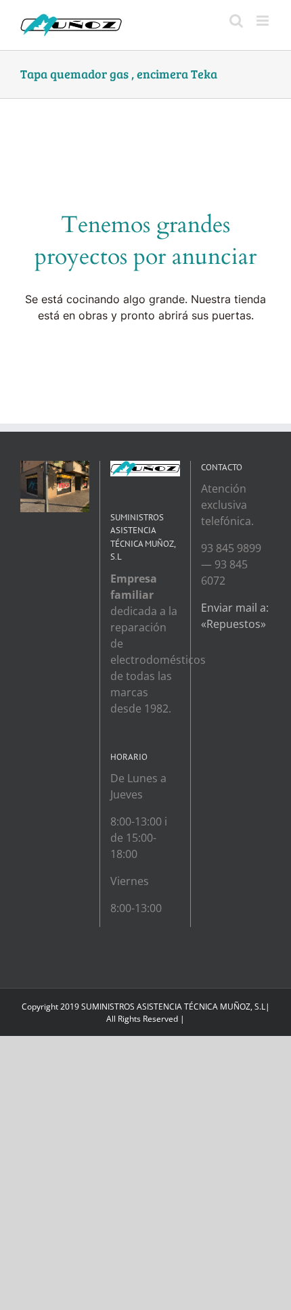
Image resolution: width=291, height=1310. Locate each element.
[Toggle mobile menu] (263, 21)
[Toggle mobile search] (236, 21)
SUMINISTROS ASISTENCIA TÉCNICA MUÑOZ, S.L (173, 1006)
